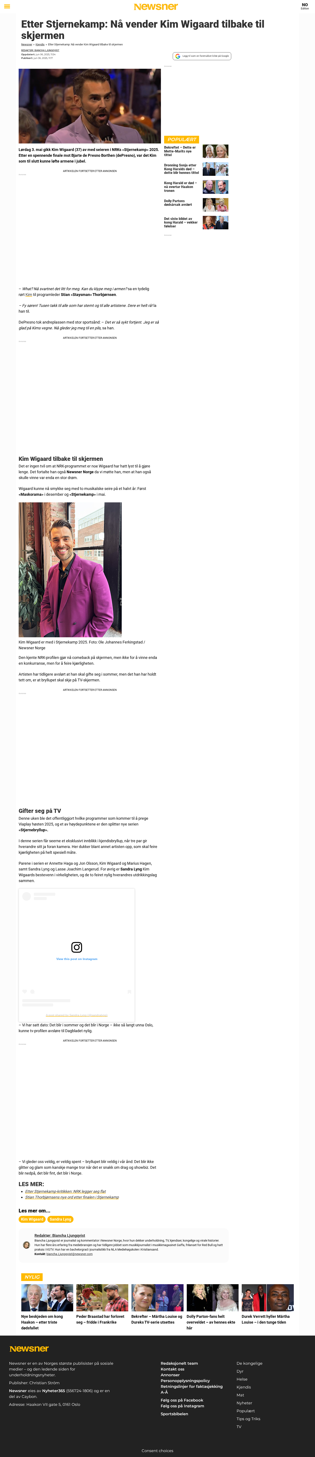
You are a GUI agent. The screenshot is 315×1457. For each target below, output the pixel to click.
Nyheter (244, 1403)
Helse (242, 1379)
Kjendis (40, 44)
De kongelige (249, 1363)
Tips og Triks (248, 1419)
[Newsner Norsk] (156, 7)
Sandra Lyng (60, 1219)
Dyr (240, 1371)
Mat (240, 1395)
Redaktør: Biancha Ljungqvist (40, 50)
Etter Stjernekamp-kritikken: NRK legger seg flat (65, 1191)
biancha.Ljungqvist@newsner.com (69, 1254)
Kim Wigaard (32, 1219)
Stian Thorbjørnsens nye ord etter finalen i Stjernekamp (72, 1197)
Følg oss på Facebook (182, 1400)
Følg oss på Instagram (182, 1406)
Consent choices (157, 1450)
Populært (246, 1411)
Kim (29, 294)
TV (239, 1426)
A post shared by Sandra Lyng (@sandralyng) (77, 1015)
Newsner (26, 44)
